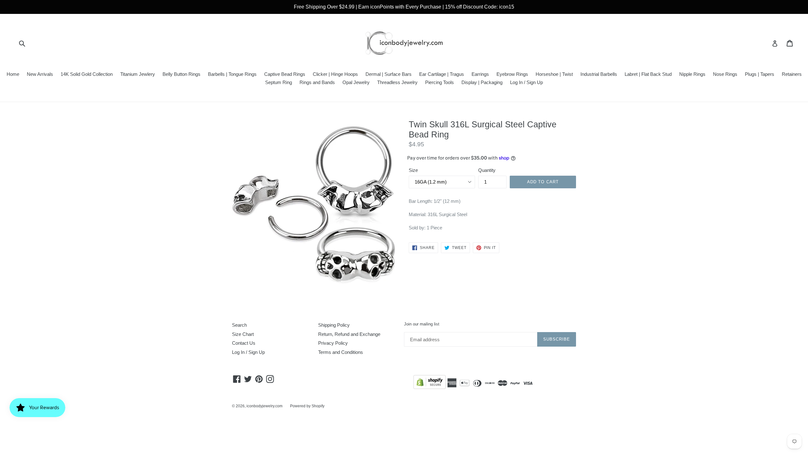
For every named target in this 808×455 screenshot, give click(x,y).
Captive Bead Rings (284, 74)
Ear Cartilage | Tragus (441, 74)
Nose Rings (725, 74)
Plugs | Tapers (759, 74)
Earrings (480, 74)
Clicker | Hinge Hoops (335, 74)
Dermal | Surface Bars (388, 74)
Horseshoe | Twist (554, 74)
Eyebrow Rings (512, 74)
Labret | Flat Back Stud (648, 74)
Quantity (487, 170)
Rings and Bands (317, 82)
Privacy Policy (333, 343)
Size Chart (243, 334)
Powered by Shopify (307, 406)
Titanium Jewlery (137, 74)
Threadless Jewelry (397, 82)
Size (413, 170)
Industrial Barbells (598, 74)
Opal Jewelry (356, 82)
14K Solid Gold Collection (87, 74)
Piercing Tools (439, 82)
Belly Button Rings (181, 74)
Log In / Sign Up (526, 82)
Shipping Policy (334, 325)
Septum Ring (278, 82)
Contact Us (243, 343)
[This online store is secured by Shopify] (429, 383)
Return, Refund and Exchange (349, 334)
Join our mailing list (421, 324)
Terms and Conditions (340, 352)
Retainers (792, 74)
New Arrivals (40, 74)
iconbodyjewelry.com (264, 406)
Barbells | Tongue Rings (232, 74)
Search (239, 325)
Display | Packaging (481, 82)
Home (13, 74)
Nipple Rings (692, 74)
